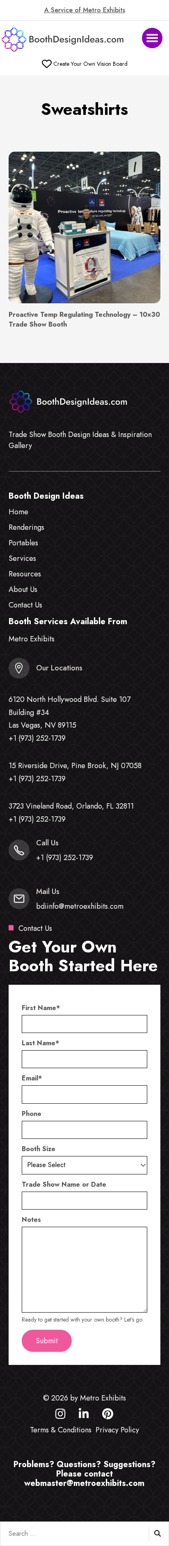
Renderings (26, 527)
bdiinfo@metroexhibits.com (79, 906)
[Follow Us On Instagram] (60, 1415)
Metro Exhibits (32, 639)
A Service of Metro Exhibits (84, 10)
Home (18, 511)
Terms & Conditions (60, 1430)
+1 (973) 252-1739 (37, 738)
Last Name (40, 1043)
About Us (23, 589)
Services (22, 558)
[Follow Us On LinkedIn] (84, 1415)
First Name (41, 1008)
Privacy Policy (117, 1430)
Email (32, 1078)
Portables (23, 543)
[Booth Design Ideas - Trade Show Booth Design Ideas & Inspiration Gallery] (63, 39)
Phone (31, 1114)
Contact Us (25, 605)
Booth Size (38, 1149)
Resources (25, 574)
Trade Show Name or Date (64, 1184)
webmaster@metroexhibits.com (84, 1483)
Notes (31, 1219)
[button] (152, 38)
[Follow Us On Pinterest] (107, 1415)
